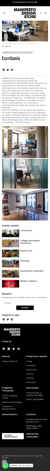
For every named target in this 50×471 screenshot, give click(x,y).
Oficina (29, 378)
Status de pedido (35, 399)
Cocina (29, 374)
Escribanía (6, 46)
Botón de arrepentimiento (11, 436)
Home (4, 44)
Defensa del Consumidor (32, 435)
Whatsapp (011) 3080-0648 (33, 427)
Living (29, 361)
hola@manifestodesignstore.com (36, 420)
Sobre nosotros (9, 361)
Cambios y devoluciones (9, 407)
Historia (6, 356)
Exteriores (31, 382)
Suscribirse (25, 308)
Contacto (31, 414)
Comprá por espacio (36, 356)
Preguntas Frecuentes (8, 389)
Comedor (31, 365)
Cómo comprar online (9, 396)
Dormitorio (31, 369)
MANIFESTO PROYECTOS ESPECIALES (23, 44)
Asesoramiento (9, 414)
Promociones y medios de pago (34, 394)
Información (32, 388)
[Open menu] (4, 13)
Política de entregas (12, 402)
